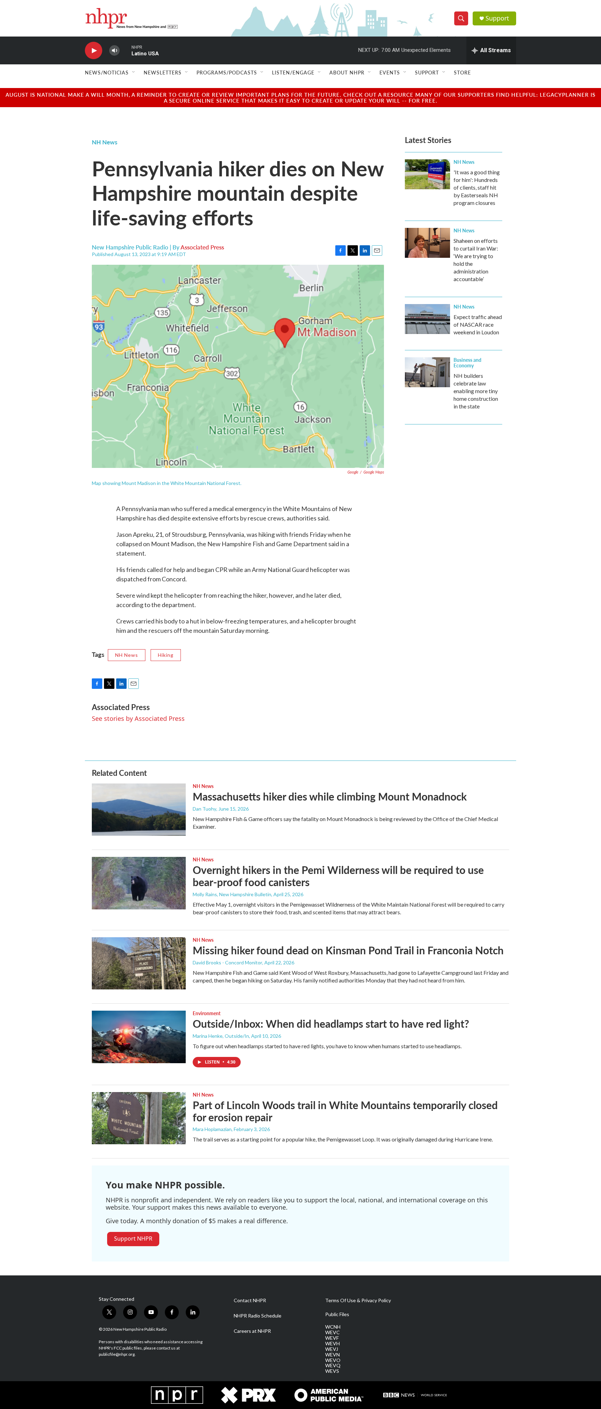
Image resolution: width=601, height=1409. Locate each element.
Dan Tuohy (204, 809)
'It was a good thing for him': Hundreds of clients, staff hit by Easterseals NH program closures (477, 187)
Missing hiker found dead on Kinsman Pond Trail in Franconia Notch (348, 950)
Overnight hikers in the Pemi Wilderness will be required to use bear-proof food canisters (338, 875)
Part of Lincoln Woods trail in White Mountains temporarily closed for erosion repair (345, 1111)
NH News (104, 142)
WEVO (332, 1360)
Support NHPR (133, 1238)
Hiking (166, 655)
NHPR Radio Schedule (257, 1316)
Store (462, 72)
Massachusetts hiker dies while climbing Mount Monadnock (330, 796)
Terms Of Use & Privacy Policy (358, 1300)
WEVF (332, 1338)
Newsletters (163, 72)
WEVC (332, 1332)
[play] (93, 51)
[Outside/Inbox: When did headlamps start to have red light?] (139, 1037)
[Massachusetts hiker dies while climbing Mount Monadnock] (139, 809)
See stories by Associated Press (138, 718)
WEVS (332, 1371)
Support (497, 18)
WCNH (332, 1327)
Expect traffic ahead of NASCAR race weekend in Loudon (478, 324)
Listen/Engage (293, 72)
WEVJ (331, 1349)
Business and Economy (467, 362)
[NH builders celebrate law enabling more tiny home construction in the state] (427, 372)
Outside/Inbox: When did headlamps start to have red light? (331, 1023)
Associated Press (202, 247)
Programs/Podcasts (227, 72)
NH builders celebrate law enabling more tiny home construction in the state (476, 390)
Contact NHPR (250, 1300)
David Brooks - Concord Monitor (227, 962)
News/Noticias (107, 72)
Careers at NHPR (252, 1331)
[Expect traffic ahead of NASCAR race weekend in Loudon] (427, 319)
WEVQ (332, 1365)
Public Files (337, 1314)
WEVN (332, 1355)
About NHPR (346, 72)
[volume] (114, 50)
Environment (207, 1013)
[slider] (126, 50)
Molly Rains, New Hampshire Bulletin (232, 894)
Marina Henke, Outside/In (221, 1036)
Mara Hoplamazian (212, 1129)
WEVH (332, 1343)
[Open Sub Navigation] (134, 72)
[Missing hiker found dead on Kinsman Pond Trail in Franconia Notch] (139, 963)
